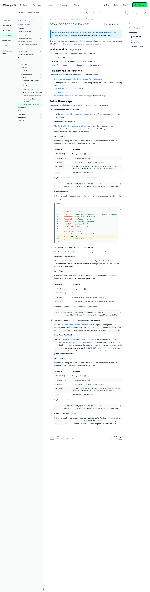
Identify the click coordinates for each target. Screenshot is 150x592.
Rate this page (133, 24)
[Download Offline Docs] (38, 589)
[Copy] (120, 183)
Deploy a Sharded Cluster (31, 80)
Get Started (139, 5)
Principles (24, 64)
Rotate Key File (28, 89)
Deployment (6, 26)
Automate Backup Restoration (29, 100)
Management (64, 19)
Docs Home (53, 19)
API (84, 19)
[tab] (21, 12)
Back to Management (27, 21)
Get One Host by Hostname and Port (74, 114)
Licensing (21, 120)
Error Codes (24, 71)
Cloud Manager (76, 19)
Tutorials (90, 19)
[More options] (117, 24)
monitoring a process (85, 41)
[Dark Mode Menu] (145, 12)
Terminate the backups (63, 96)
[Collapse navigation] (43, 588)
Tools (4, 45)
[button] (107, 5)
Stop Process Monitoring (31, 104)
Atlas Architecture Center (7, 52)
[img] (130, 27)
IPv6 (107, 168)
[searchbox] (105, 13)
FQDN (89, 168)
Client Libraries (7, 40)
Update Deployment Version (32, 96)
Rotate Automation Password (32, 92)
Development (7, 31)
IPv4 (95, 168)
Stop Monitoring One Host (70, 252)
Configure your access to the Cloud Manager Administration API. (78, 79)
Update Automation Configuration (29, 85)
